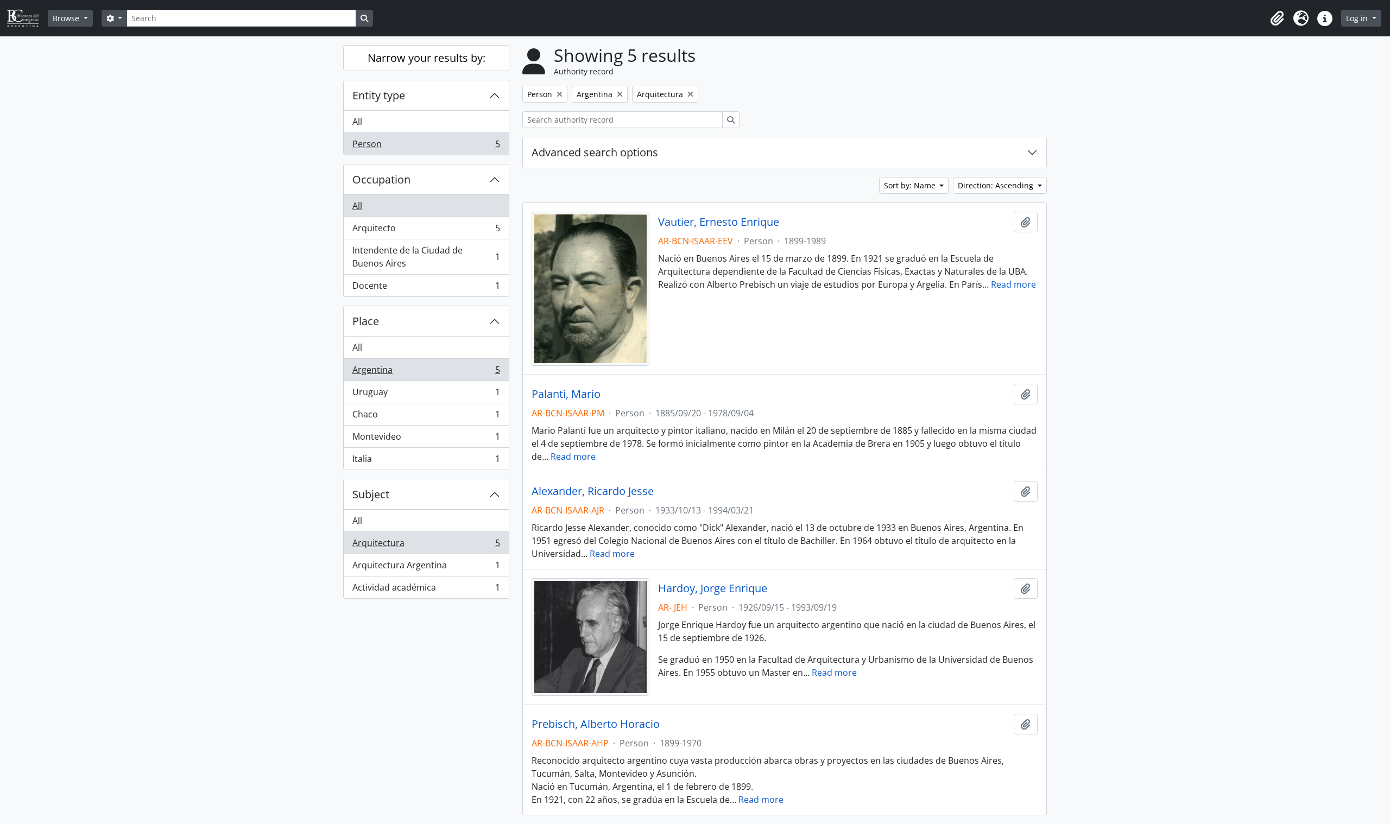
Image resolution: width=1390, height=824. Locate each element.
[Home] (27, 18)
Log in (1358, 18)
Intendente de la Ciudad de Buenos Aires (426, 256)
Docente (426, 288)
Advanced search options (595, 152)
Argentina (426, 372)
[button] (1277, 18)
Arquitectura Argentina (426, 567)
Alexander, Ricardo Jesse (593, 491)
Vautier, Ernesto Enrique (718, 222)
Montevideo (426, 439)
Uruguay (426, 394)
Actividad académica (426, 589)
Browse (67, 18)
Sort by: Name (911, 185)
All (357, 122)
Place (365, 321)
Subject (370, 494)
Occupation (381, 179)
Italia (426, 461)
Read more (1013, 284)
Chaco (426, 417)
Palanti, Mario (566, 394)
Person (426, 146)
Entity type (378, 95)
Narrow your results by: (426, 57)
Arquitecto (426, 230)
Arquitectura (426, 545)
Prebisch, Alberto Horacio (596, 724)
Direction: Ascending (996, 185)
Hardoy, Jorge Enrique (712, 588)
